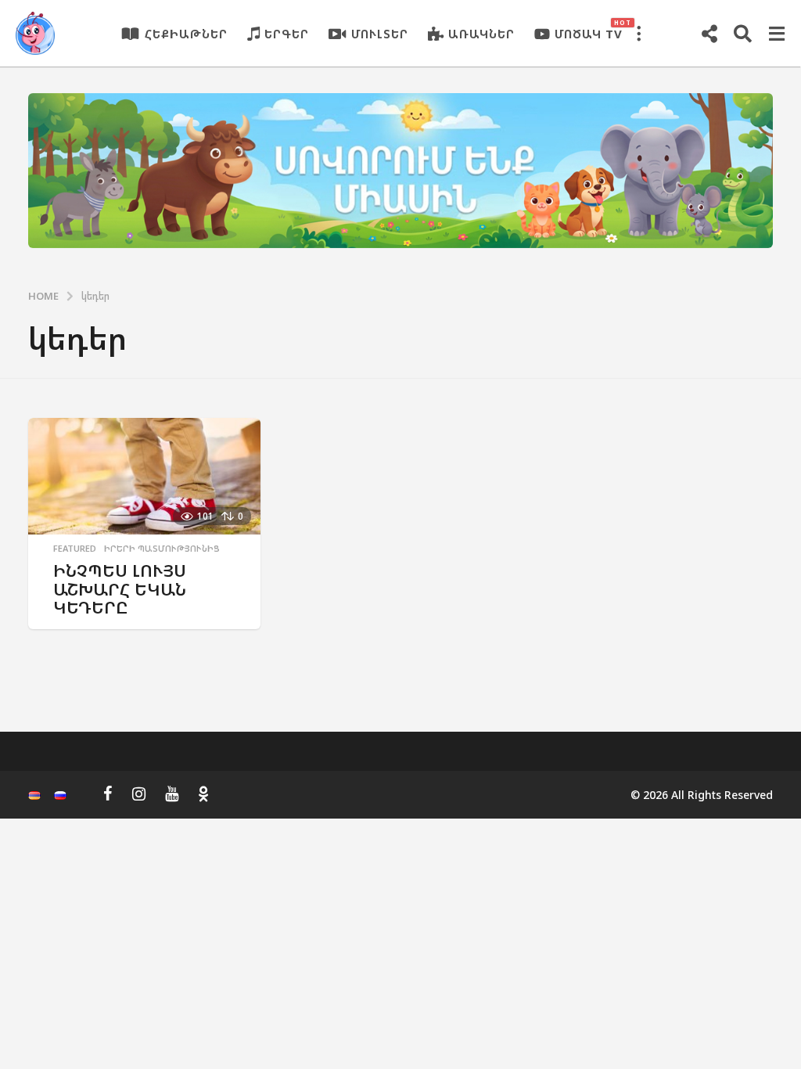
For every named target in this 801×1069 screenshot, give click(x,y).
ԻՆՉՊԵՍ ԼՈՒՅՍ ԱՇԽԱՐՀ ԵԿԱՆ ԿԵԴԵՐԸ (119, 588)
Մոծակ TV (589, 29)
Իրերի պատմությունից (162, 548)
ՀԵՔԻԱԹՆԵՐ (186, 33)
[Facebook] (108, 793)
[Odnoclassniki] (203, 793)
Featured (74, 548)
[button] (638, 33)
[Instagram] (138, 793)
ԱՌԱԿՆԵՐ (481, 33)
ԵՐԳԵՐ (286, 33)
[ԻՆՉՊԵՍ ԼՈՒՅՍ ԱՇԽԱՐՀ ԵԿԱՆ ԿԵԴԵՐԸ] (144, 476)
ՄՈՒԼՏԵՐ (379, 33)
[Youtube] (171, 793)
